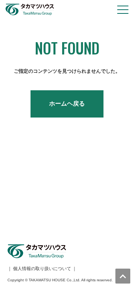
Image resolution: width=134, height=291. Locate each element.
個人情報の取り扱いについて (42, 268)
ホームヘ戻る (67, 103)
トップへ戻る (122, 276)
